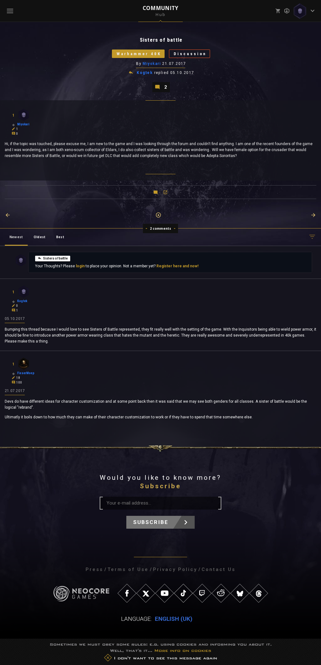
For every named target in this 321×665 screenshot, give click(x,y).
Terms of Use (128, 569)
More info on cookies (182, 650)
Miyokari (152, 63)
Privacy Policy (175, 569)
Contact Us (218, 569)
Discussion (190, 53)
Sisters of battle (55, 258)
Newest (16, 237)
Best (60, 237)
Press (94, 569)
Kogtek (145, 73)
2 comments (160, 228)
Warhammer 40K (139, 53)
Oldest (39, 237)
